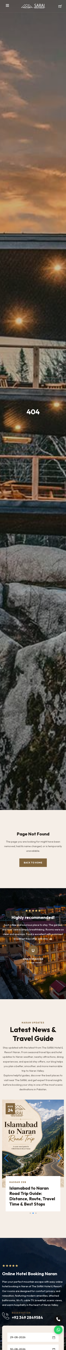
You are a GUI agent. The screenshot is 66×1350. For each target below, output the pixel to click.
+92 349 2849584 (27, 1317)
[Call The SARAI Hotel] (58, 1319)
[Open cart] (60, 6)
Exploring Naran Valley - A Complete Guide (31, 1185)
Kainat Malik (19, 1177)
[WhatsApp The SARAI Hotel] (58, 1330)
